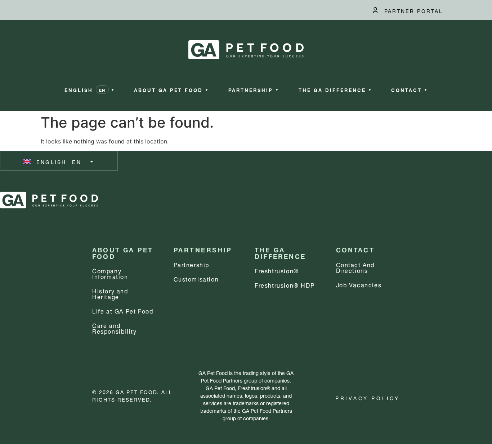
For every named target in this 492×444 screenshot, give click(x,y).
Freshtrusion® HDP (284, 284)
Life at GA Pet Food (122, 310)
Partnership (192, 264)
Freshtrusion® (277, 270)
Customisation (196, 278)
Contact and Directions (355, 266)
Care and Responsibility (114, 327)
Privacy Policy (367, 397)
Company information (110, 273)
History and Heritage (110, 293)
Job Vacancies (359, 284)
